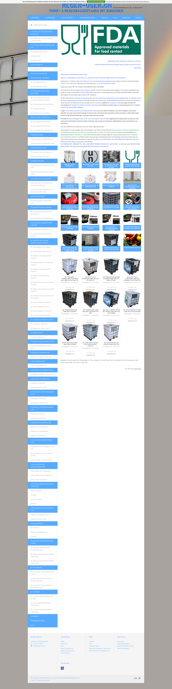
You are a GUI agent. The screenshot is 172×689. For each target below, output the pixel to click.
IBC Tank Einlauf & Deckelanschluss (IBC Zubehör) (41, 213)
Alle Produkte (50, 18)
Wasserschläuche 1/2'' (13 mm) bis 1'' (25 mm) (42, 454)
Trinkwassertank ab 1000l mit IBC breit (42, 139)
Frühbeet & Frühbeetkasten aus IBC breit (41, 347)
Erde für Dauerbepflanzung (39, 532)
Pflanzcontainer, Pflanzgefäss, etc (99, 651)
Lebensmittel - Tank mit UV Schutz (76, 362)
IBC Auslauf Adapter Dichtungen (40, 315)
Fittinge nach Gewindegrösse (39, 427)
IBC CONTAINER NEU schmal (39, 87)
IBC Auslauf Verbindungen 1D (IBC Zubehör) (41, 235)
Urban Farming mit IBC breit (39, 365)
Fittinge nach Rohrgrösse (38, 435)
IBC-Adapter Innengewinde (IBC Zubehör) (40, 277)
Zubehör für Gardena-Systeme (40, 515)
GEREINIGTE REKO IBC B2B (38, 148)
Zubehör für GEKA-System (39, 519)
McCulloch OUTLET (36, 60)
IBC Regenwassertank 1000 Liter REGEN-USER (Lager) (40, 549)
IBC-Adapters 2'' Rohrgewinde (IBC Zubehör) (41, 257)
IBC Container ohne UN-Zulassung (41, 152)
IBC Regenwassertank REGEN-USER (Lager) (42, 542)
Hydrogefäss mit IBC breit (38, 398)
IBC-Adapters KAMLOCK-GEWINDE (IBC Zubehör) (42, 264)
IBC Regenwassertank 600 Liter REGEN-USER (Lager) (42, 562)
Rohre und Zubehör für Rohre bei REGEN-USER (42, 485)
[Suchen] (31, 25)
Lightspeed (46, 680)
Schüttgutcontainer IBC (39, 73)
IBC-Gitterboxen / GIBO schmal (40, 328)
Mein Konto (138, 8)
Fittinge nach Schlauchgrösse (39, 431)
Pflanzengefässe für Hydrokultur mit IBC (42, 393)
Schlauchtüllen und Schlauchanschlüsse (38, 465)
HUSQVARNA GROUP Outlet (39, 52)
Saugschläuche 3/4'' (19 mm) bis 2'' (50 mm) (42, 448)
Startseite (35, 18)
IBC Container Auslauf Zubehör (40, 113)
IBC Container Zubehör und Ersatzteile (40, 92)
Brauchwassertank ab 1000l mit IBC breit (41, 202)
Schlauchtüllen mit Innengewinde (41, 471)
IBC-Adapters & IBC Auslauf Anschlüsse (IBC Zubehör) (39, 242)
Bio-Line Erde (35, 528)
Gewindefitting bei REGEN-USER (41, 422)
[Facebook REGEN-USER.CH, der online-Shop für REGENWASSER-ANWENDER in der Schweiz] (62, 668)
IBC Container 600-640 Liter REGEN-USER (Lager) (41, 611)
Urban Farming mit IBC (38, 361)
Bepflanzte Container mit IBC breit (41, 357)
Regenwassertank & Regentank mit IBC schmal (42, 173)
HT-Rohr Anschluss (36, 499)
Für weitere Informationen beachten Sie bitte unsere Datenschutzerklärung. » (128, 1)
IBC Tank (107, 360)
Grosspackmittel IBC (37, 69)
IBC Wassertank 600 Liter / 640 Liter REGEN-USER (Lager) (41, 586)
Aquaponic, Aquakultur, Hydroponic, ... (100, 648)
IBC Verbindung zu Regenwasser (40, 229)
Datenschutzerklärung (67, 651)
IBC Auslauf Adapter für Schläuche (41, 311)
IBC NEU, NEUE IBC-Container (40, 78)
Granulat (33, 536)
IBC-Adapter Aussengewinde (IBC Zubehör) (41, 270)
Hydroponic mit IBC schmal (39, 387)
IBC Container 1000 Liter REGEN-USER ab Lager (42, 597)
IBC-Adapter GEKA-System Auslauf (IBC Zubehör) (42, 290)
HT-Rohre (33, 495)
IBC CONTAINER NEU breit (38, 82)
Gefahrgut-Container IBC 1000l (40, 156)
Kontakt (138, 18)
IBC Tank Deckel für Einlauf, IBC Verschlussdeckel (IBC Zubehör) (40, 99)
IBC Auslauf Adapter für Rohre (40, 307)
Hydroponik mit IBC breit (38, 383)
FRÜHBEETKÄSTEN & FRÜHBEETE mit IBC (42, 341)
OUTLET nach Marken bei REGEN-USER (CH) (42, 46)
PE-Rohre (33, 504)
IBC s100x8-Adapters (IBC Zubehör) (41, 251)
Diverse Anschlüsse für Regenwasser (42, 218)
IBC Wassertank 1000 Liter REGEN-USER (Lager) (42, 573)
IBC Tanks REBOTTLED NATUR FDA (41, 122)
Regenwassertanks (37, 161)
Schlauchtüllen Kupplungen (39, 480)
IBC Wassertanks (36, 567)
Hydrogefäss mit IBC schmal (39, 403)
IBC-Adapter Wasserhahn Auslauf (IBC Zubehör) (42, 283)
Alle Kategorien (67, 18)
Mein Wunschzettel (123, 648)
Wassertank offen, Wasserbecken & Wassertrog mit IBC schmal (42, 191)
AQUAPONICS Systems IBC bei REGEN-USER (42, 408)
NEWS (62, 641)
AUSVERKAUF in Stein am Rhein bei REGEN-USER (41, 33)
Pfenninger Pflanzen (38, 621)
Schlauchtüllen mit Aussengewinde (41, 475)
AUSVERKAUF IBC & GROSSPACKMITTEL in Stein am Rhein (42, 39)
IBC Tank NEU (118, 360)
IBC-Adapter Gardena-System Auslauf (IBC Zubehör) (42, 297)
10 (110, 54)
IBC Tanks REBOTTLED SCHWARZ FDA (42, 130)
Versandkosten (69, 289)
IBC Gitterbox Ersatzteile (38, 109)
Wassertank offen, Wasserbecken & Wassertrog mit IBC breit (42, 184)
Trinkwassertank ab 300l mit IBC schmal (42, 143)
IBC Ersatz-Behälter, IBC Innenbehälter (42, 104)
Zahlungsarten (65, 653)
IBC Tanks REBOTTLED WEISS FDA (40, 126)
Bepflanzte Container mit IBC (40, 352)
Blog (115, 18)
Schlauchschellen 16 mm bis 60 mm (41, 460)
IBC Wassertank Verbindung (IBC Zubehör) (41, 224)
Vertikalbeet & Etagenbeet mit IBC (42, 370)
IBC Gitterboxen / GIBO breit (39, 324)
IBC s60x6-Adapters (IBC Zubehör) (41, 247)
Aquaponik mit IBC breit (38, 414)
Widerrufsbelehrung (67, 648)
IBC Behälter (85, 360)
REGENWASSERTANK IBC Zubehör (41, 207)
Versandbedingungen (87, 18)
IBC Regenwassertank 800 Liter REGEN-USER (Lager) (42, 555)
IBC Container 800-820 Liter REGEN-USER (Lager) (41, 604)
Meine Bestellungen (123, 644)
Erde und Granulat (37, 523)
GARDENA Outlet (36, 56)
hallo (90, 644)
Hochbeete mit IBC (37, 333)
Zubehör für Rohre (36, 491)
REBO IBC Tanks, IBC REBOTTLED (40, 117)
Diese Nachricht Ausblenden (96, 1)
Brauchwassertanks (38, 196)
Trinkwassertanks (37, 135)
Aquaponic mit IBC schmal (38, 418)
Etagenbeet (34, 616)
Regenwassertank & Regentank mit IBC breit (42, 166)
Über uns (105, 18)
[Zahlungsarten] (136, 678)
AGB (62, 646)
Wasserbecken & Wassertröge (41, 178)
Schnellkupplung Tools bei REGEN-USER (42, 509)
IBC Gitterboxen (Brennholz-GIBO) (42, 320)
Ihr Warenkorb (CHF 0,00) (123, 8)
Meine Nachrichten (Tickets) (125, 646)
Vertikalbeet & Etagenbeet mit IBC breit (42, 374)
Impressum (126, 18)
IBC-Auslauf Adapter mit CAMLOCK (41, 302)
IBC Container (35, 592)
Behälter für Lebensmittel (70, 360)
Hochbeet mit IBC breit (37, 337)
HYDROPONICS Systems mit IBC (40, 379)
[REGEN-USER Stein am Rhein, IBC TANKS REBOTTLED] (101, 40)
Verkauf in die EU (94, 646)
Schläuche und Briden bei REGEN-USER (41, 441)
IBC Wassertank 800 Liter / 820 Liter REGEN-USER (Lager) (41, 580)
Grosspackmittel (36, 65)
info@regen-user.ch (39, 646)
